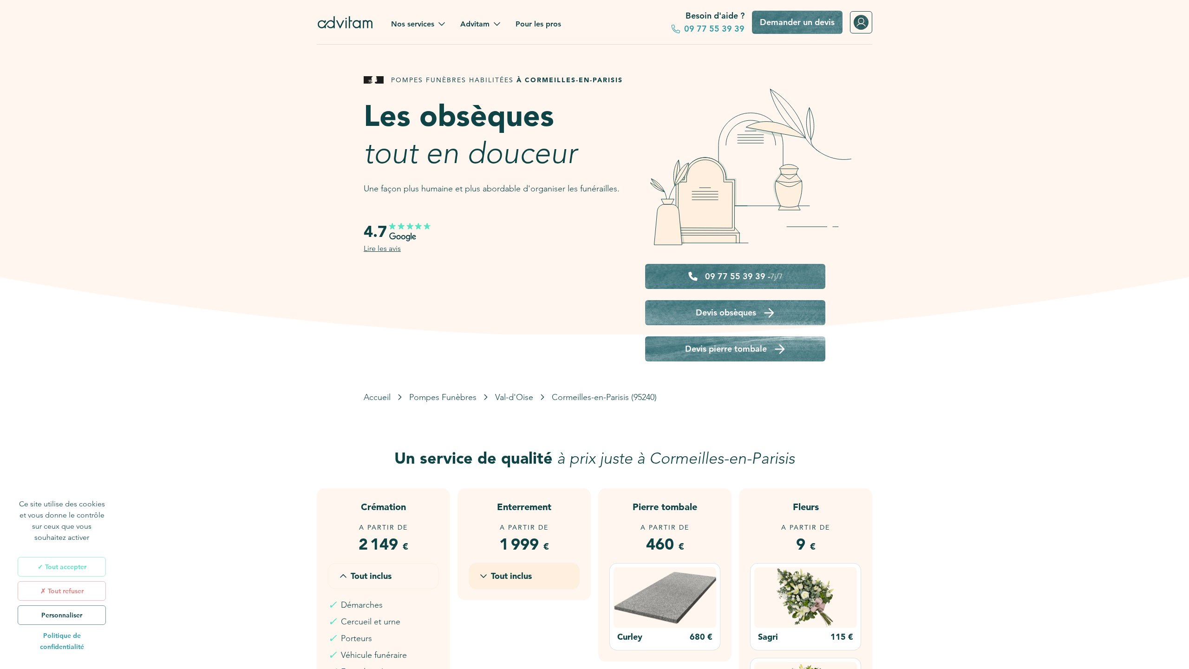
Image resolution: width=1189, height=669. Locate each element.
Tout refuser (65, 591)
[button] (418, 24)
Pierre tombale (665, 506)
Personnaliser (61, 615)
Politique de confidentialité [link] (62, 641)
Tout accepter (64, 567)
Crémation (383, 506)
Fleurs (806, 506)
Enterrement (524, 506)
